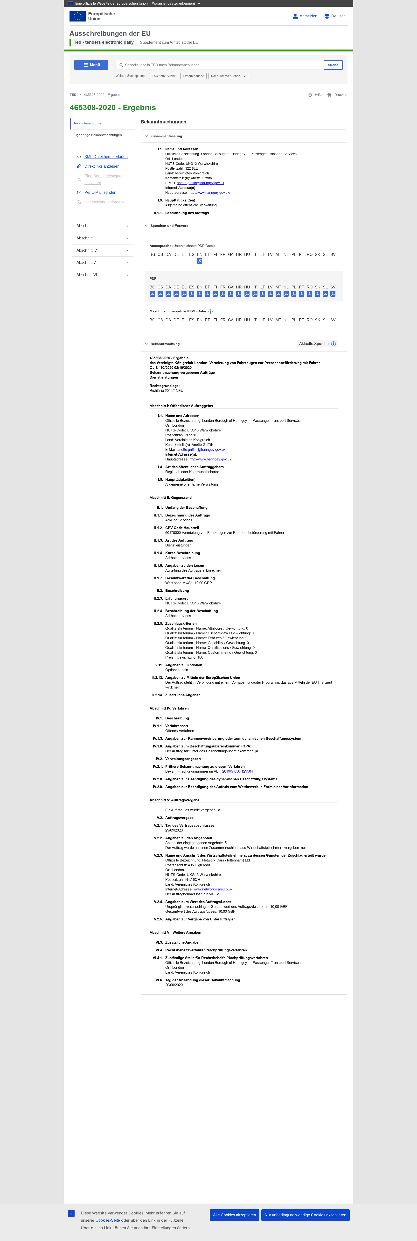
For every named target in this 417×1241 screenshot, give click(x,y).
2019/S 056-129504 (237, 771)
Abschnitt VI (86, 275)
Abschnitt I (85, 226)
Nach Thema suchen (226, 76)
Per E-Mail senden (100, 192)
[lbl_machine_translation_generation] (210, 311)
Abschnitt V (86, 262)
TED (73, 95)
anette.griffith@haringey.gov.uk (200, 183)
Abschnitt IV (86, 250)
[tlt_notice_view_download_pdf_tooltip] (152, 293)
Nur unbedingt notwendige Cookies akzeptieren (305, 1215)
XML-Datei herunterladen (106, 157)
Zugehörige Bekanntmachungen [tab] (97, 135)
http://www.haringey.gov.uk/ (209, 192)
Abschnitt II (85, 238)
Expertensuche (193, 76)
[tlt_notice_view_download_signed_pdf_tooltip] (199, 261)
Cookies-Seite (108, 1220)
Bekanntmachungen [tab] (88, 123)
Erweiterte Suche (164, 76)
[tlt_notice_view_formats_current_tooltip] (333, 343)
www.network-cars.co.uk (213, 889)
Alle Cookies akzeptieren (234, 1215)
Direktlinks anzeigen (101, 166)
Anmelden (308, 16)
